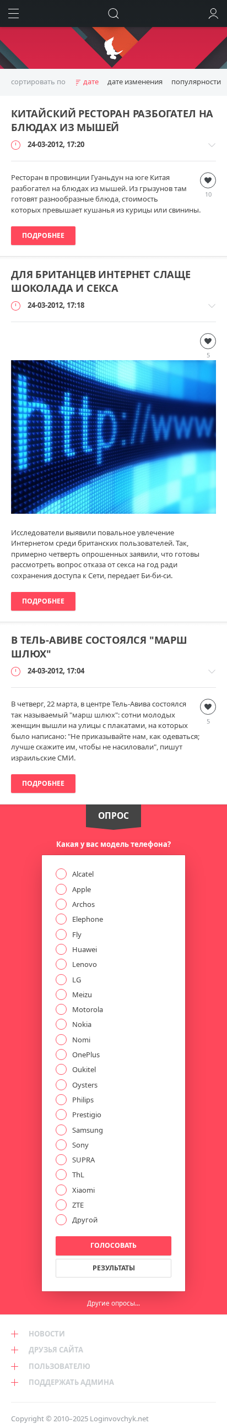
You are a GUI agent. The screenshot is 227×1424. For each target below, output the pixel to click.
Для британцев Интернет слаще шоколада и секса (101, 281)
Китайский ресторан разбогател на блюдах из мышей (112, 120)
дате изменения (135, 81)
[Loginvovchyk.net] (113, 48)
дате (91, 81)
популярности (196, 81)
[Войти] (213, 13)
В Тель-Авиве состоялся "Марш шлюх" (99, 646)
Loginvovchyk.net (119, 1418)
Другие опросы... (113, 1302)
